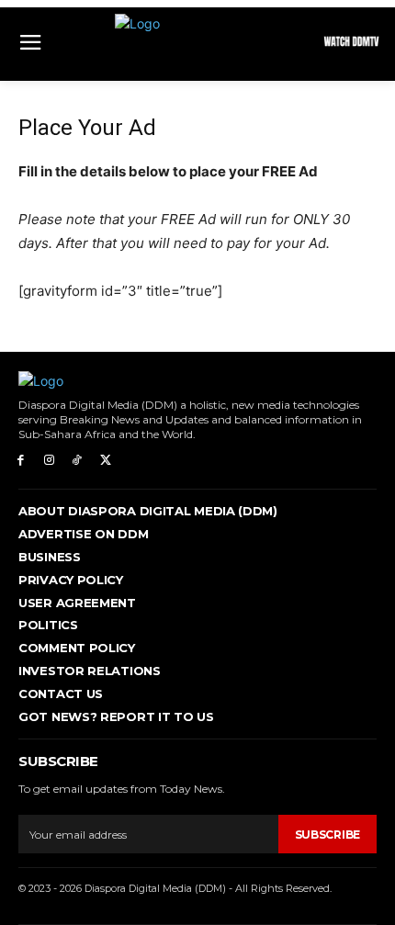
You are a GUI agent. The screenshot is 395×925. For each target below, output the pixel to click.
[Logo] (198, 44)
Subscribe (327, 834)
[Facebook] (20, 460)
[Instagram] (49, 460)
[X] (105, 460)
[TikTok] (77, 460)
